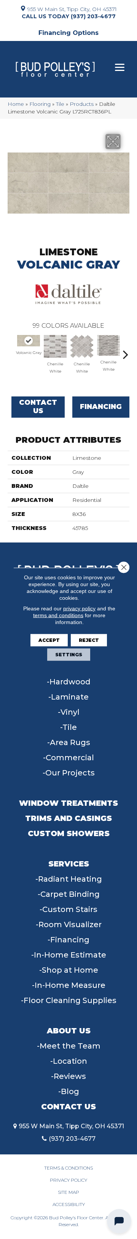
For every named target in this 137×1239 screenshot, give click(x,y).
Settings (68, 654)
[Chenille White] (55, 346)
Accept (49, 640)
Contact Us (38, 406)
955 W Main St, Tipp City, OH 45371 (72, 9)
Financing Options (68, 32)
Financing (101, 407)
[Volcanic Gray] (28, 340)
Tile (60, 104)
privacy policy (79, 608)
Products (82, 104)
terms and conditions (58, 615)
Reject (89, 640)
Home (16, 104)
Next (125, 350)
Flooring (40, 104)
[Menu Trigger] (119, 67)
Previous (11, 350)
